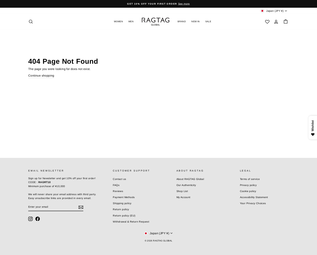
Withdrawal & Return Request (131, 221)
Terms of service (250, 179)
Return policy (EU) (124, 215)
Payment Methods (124, 197)
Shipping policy (122, 203)
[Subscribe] (81, 207)
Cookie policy (248, 191)
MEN (131, 21)
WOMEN (118, 21)
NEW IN (195, 21)
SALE (208, 21)
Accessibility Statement (254, 197)
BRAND (182, 21)
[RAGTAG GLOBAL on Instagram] (30, 219)
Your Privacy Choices (253, 203)
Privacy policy (248, 185)
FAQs (116, 185)
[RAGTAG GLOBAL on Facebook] (37, 219)
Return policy (121, 209)
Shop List (182, 191)
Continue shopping (41, 75)
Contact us (119, 179)
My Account (183, 197)
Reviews (118, 191)
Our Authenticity (186, 185)
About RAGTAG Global (190, 179)
